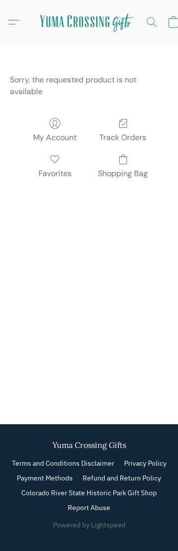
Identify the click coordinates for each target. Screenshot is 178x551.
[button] (89, 22)
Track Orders (122, 137)
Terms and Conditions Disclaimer (63, 463)
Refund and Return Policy (122, 478)
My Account (55, 137)
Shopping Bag (123, 173)
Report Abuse (89, 507)
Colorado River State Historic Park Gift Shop (89, 492)
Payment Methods (45, 478)
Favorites (55, 173)
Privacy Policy (145, 463)
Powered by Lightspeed (89, 524)
